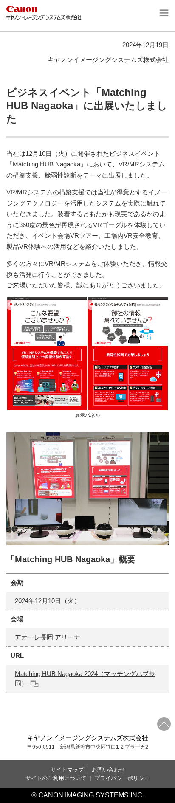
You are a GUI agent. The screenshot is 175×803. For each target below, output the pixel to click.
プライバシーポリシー (122, 778)
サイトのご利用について (55, 778)
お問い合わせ (108, 769)
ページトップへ (164, 724)
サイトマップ (67, 769)
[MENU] (163, 13)
